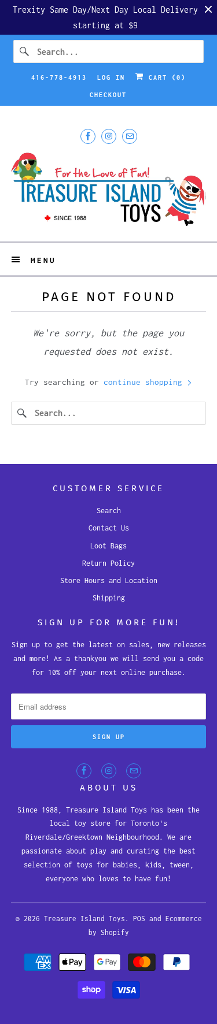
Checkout (108, 94)
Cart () (165, 77)
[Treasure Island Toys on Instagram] (108, 136)
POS (139, 918)
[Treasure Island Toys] (108, 190)
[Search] (24, 51)
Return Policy (108, 563)
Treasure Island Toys (84, 918)
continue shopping (145, 382)
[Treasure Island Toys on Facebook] (87, 136)
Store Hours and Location (108, 580)
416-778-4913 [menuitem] (59, 77)
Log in (111, 77)
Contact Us (109, 528)
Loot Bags (108, 545)
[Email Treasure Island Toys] (129, 136)
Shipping (109, 597)
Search (109, 510)
